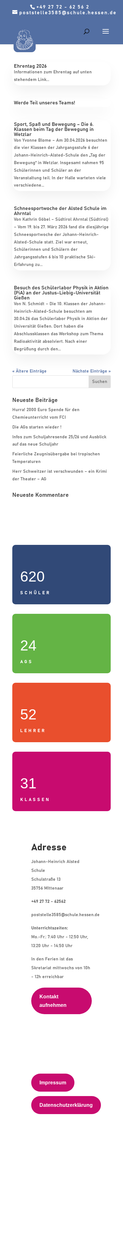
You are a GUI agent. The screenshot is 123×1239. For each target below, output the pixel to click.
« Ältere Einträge (29, 371)
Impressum (52, 1082)
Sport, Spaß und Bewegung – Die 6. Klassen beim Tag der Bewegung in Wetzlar (54, 129)
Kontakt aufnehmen (53, 1001)
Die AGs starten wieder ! (37, 427)
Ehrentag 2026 (30, 66)
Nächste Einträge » (92, 371)
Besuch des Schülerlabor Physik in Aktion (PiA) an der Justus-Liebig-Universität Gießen (61, 292)
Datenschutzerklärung (66, 1105)
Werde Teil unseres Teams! (44, 102)
